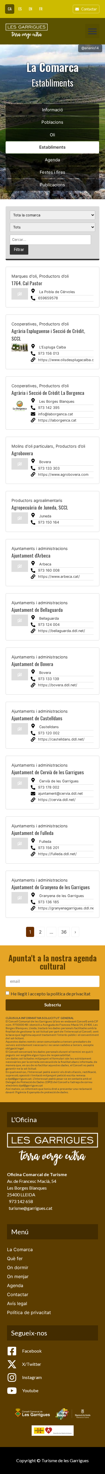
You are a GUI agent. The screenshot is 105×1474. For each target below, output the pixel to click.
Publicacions (52, 184)
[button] (92, 31)
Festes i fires (52, 172)
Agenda (52, 159)
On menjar (18, 1276)
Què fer (15, 1258)
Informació (52, 109)
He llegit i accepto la (50, 993)
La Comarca (20, 1249)
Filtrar (19, 249)
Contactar (17, 1294)
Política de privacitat (29, 1312)
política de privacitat (70, 993)
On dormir (17, 1267)
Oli (52, 134)
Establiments (52, 147)
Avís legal (17, 1303)
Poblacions (52, 122)
